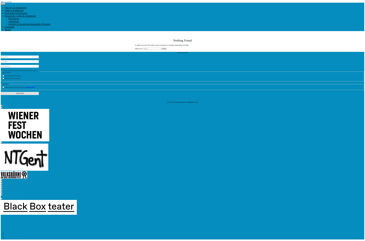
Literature (13, 21)
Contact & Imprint (11, 235)
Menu (3, 3)
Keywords (13, 18)
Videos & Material (14, 10)
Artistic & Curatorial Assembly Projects (29, 24)
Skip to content (6, 2)
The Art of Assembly (16, 7)
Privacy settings (10, 238)
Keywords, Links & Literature (20, 16)
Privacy (7, 237)
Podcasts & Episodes (16, 13)
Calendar (9, 27)
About (8, 29)
